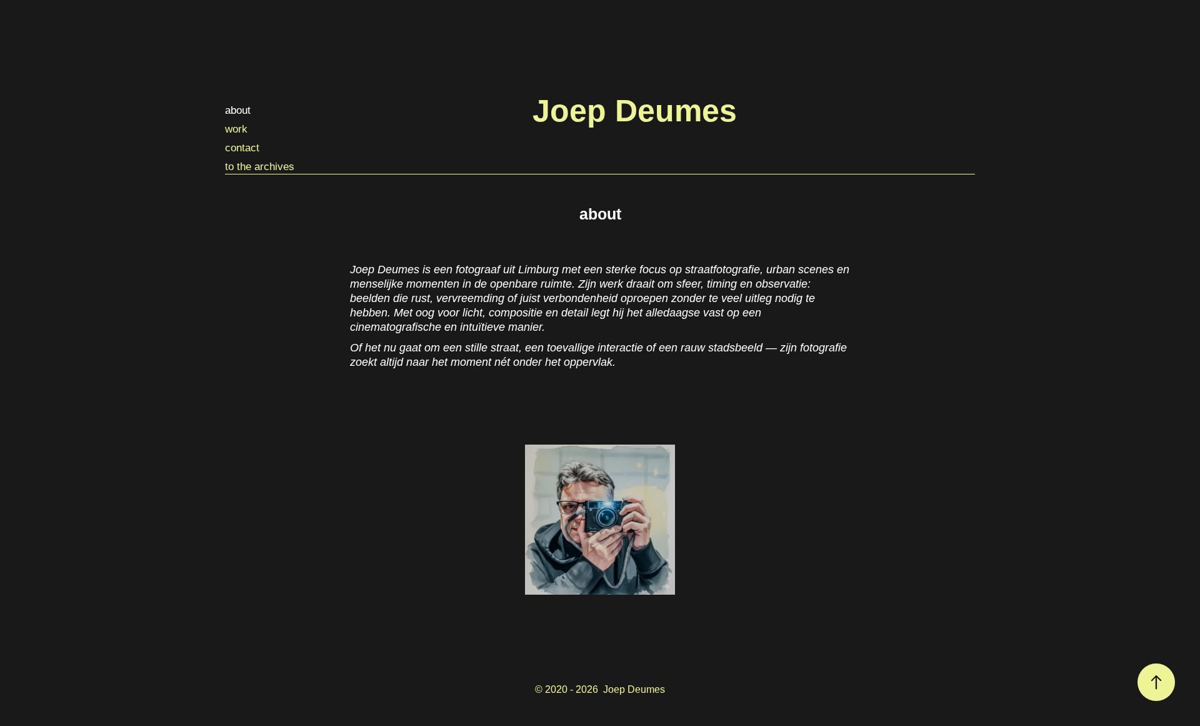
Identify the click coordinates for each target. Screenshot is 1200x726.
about (238, 110)
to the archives (259, 167)
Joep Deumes (634, 110)
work (236, 129)
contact (242, 148)
